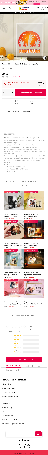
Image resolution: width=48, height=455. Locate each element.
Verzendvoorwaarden (9, 384)
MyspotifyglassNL (29, 445)
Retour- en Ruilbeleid (9, 411)
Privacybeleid (6, 375)
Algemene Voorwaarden (10, 388)
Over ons (5, 403)
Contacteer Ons (7, 407)
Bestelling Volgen (7, 399)
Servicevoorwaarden (9, 380)
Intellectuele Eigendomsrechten (13, 415)
